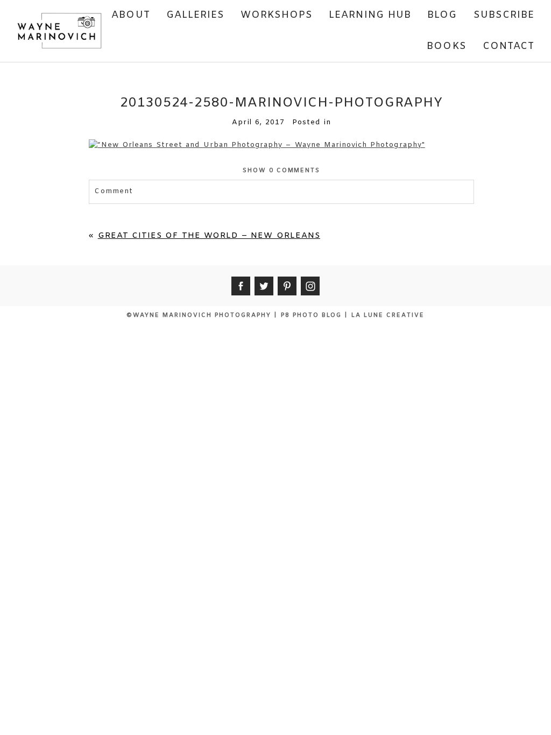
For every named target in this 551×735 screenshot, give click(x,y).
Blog (442, 15)
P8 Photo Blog (311, 315)
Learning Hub (370, 15)
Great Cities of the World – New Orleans (209, 235)
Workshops (277, 15)
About (130, 15)
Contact (509, 46)
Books (446, 46)
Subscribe (504, 15)
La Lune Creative (388, 315)
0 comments (282, 170)
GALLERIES (195, 15)
